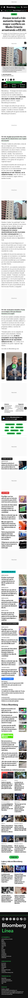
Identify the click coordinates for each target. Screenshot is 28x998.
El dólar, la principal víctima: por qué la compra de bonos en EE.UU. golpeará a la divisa (8, 581)
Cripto (2, 968)
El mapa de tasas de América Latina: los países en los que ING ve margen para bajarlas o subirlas (9, 616)
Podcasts (3, 971)
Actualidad (3, 967)
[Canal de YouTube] (10, 919)
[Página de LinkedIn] (17, 919)
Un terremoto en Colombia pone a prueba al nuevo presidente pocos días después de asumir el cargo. (9, 718)
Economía (3, 963)
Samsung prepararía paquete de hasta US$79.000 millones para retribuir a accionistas (8, 535)
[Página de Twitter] (7, 919)
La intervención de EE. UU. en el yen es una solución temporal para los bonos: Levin (9, 728)
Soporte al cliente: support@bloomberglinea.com (12, 993)
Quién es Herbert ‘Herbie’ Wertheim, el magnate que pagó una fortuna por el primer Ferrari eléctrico (20, 899)
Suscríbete (3, 978)
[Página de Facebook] (3, 919)
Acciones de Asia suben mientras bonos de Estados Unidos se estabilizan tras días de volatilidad (8, 409)
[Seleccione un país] (4, 7)
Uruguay (3, 952)
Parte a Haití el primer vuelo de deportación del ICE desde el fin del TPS (20, 828)
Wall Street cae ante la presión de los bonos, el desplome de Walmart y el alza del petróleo (9, 592)
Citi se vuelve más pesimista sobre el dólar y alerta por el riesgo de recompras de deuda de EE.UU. (9, 604)
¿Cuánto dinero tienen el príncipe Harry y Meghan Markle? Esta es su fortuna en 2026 (7, 899)
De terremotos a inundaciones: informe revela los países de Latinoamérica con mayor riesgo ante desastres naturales (9, 745)
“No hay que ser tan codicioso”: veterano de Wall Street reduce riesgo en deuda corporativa (19, 408)
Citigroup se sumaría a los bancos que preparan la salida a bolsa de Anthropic (9, 545)
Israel (7, 427)
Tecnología (3, 982)
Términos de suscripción (6, 980)
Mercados (3, 964)
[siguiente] (25, 408)
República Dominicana (6, 956)
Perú (2, 948)
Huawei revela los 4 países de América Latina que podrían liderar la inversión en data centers (9, 466)
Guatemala (3, 957)
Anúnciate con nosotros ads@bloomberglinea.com (12, 991)
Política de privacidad (6, 979)
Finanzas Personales (5, 969)
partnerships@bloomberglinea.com (9, 990)
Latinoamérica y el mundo (6, 939)
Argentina (3, 943)
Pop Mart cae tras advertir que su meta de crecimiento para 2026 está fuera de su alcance (9, 499)
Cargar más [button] (14, 857)
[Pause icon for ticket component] (2, 11)
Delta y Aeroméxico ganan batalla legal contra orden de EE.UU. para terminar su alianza (7, 829)
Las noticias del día (10, 424)
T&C (2, 983)
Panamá (3, 951)
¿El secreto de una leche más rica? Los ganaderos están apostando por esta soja (9, 755)
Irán (12, 427)
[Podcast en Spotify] (25, 919)
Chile (2, 947)
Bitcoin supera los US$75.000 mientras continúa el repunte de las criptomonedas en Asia (8, 525)
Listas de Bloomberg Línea (7, 972)
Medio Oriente (19, 427)
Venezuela (3, 945)
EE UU (7, 430)
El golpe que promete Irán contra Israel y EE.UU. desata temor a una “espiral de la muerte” (13, 138)
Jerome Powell (11, 433)
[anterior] (2, 408)
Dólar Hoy (3, 965)
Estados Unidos (14, 430)
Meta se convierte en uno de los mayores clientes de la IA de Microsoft (9, 641)
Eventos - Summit (5, 989)
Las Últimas (19, 424)
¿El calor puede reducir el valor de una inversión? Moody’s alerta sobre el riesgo (9, 764)
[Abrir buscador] (22, 7)
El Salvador (3, 955)
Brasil (2, 940)
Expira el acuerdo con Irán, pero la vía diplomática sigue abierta (9, 710)
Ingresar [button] (25, 7)
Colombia (3, 944)
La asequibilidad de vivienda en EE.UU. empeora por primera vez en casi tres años (7, 807)
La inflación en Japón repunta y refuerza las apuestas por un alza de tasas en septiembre (19, 786)
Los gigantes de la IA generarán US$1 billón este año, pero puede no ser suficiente (12, 685)
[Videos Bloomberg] (14, 705)
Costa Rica (3, 953)
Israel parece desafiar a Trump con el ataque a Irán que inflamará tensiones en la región (13, 311)
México (3, 941)
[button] (25, 43)
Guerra (18, 433)
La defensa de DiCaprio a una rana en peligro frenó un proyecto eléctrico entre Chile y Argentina (7, 878)
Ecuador (3, 949)
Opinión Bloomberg (7, 678)
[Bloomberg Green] (14, 736)
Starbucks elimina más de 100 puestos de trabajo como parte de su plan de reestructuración (7, 849)
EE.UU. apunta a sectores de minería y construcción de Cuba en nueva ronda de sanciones (20, 849)
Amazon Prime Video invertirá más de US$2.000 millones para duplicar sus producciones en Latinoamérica (20, 878)
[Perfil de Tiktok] (21, 919)
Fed (21, 430)
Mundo (14, 14)
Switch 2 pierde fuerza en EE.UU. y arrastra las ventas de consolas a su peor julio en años (6, 785)
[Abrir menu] (2, 7)
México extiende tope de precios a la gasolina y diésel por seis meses (9, 517)
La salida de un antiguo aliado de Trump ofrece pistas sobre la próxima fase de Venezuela (13, 693)
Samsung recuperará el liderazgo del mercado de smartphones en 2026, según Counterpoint (9, 672)
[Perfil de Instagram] (14, 919)
